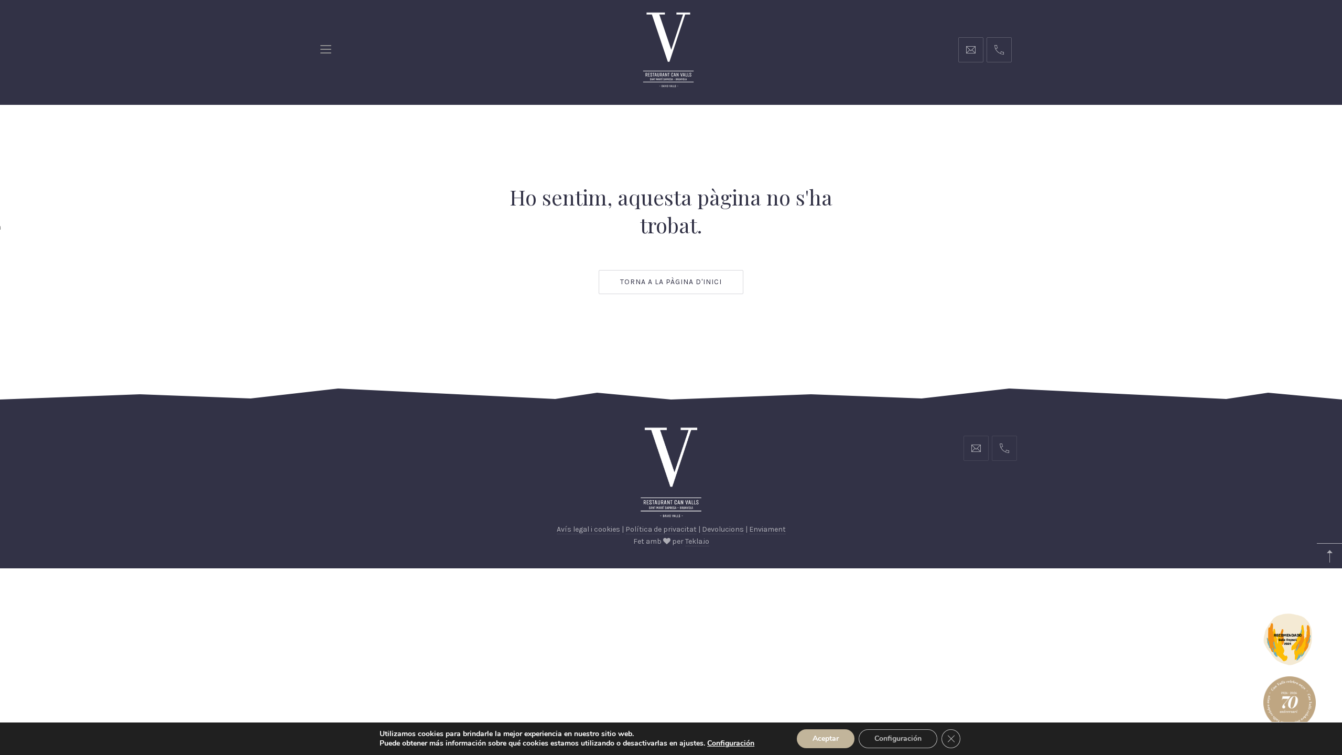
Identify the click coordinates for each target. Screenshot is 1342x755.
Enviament (767, 529)
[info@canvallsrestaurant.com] (970, 49)
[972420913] (999, 49)
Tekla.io (697, 541)
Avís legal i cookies (588, 529)
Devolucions (723, 529)
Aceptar (826, 738)
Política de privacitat (661, 529)
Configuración (898, 738)
